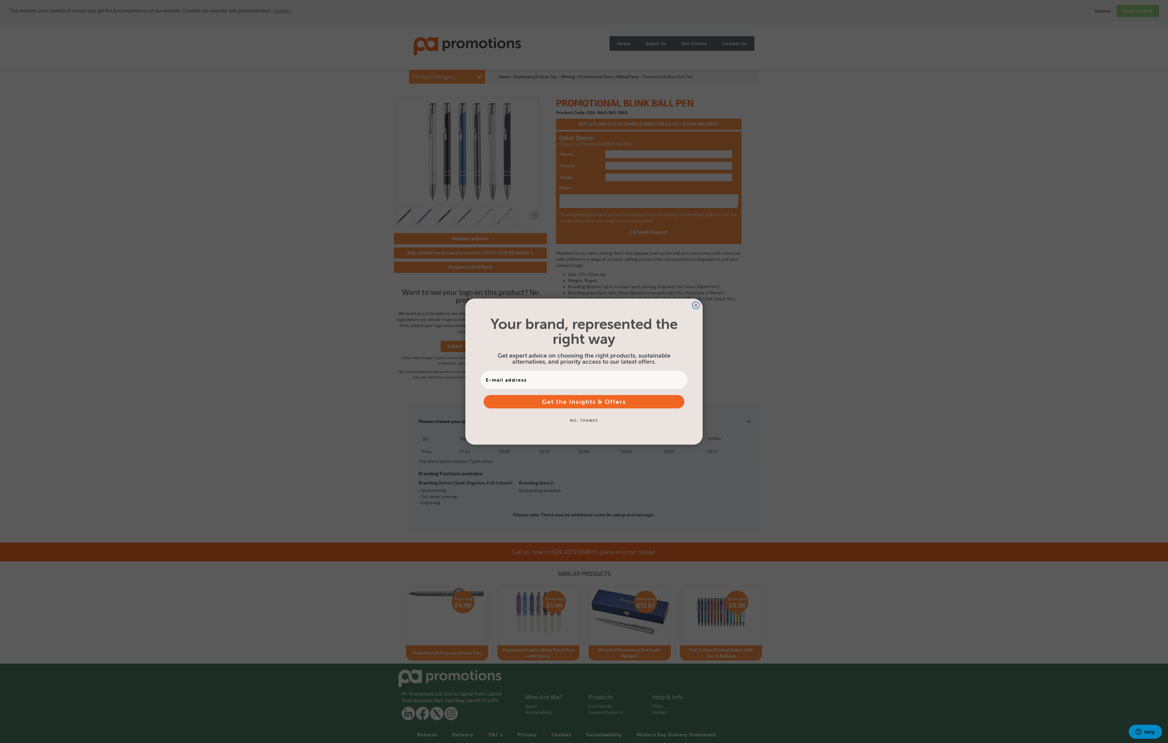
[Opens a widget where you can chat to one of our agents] (1145, 732)
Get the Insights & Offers (584, 401)
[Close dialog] (696, 305)
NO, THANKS (584, 420)
